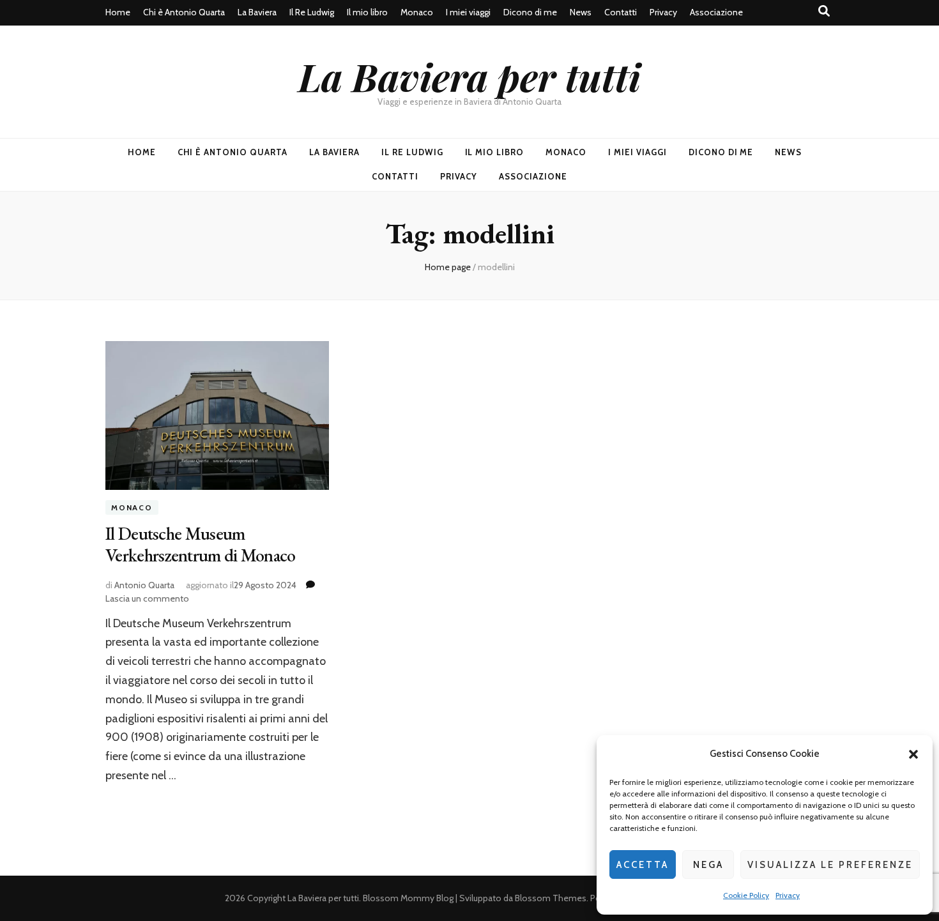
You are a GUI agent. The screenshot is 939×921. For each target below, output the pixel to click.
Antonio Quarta (144, 585)
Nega (708, 865)
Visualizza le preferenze (830, 865)
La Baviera (257, 12)
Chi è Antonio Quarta (184, 12)
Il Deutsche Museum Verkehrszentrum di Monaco (200, 544)
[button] (913, 754)
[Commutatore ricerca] (824, 11)
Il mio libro (367, 12)
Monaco (417, 12)
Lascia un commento (147, 598)
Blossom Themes (550, 898)
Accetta (642, 865)
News (581, 12)
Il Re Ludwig (311, 12)
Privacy (787, 895)
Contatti (620, 12)
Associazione (716, 12)
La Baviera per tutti (469, 76)
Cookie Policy (746, 895)
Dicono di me (530, 12)
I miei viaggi (468, 12)
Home (117, 12)
